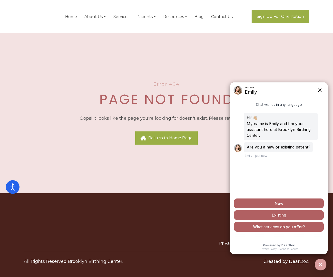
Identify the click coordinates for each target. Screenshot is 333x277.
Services (121, 16)
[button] (280, 16)
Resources (173, 16)
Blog (199, 16)
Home (71, 16)
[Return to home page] (37, 17)
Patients (145, 16)
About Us (93, 16)
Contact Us (222, 16)
